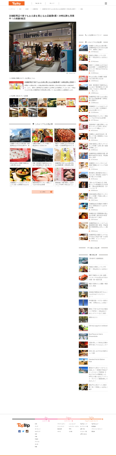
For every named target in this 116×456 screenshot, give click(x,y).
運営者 (93, 431)
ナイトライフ (61, 426)
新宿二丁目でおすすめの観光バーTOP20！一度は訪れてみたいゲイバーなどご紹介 (98, 311)
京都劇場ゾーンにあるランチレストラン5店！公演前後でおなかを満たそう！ (98, 108)
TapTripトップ (83, 424)
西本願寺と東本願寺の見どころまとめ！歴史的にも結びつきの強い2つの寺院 (98, 174)
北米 (36, 434)
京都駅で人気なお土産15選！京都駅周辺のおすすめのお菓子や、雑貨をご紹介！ (98, 47)
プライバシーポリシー (97, 429)
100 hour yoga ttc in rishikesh (98, 326)
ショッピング (72, 424)
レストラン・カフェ (74, 426)
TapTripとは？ (95, 424)
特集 (36, 446)
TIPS (70, 429)
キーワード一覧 (84, 426)
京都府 (27, 9)
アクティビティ (61, 424)
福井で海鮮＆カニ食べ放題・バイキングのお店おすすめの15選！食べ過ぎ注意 (98, 277)
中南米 (36, 439)
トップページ (12, 9)
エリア (52, 3)
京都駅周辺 (35, 9)
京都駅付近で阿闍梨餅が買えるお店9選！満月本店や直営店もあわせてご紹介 (98, 215)
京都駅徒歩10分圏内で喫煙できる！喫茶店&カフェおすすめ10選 (98, 205)
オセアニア (37, 431)
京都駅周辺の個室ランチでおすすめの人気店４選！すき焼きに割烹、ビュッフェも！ (98, 236)
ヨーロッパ (37, 429)
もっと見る (42, 191)
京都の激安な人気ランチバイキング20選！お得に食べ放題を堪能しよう (98, 145)
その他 (70, 431)
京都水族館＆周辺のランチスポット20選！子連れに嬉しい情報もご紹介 (98, 196)
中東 (36, 436)
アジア (36, 426)
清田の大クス (93, 317)
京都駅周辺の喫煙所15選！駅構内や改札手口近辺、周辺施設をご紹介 (98, 155)
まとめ (36, 444)
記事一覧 (39, 3)
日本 (20, 9)
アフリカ (37, 441)
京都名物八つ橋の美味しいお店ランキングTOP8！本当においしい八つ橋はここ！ (98, 126)
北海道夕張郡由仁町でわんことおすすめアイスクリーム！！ (98, 294)
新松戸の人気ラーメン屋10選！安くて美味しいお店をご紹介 (98, 387)
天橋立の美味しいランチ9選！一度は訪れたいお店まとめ (98, 57)
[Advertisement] (93, 23)
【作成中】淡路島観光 (96, 258)
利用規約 (94, 426)
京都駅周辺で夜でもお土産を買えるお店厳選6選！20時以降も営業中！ (59, 9)
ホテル (59, 431)
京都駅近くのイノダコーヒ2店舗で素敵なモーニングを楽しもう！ (98, 165)
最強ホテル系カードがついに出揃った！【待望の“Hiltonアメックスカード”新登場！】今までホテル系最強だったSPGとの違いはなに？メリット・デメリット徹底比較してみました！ (98, 374)
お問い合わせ (83, 434)
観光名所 (60, 429)
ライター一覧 (83, 431)
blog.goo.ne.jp (72, 73)
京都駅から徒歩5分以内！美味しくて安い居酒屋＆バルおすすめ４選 (98, 136)
